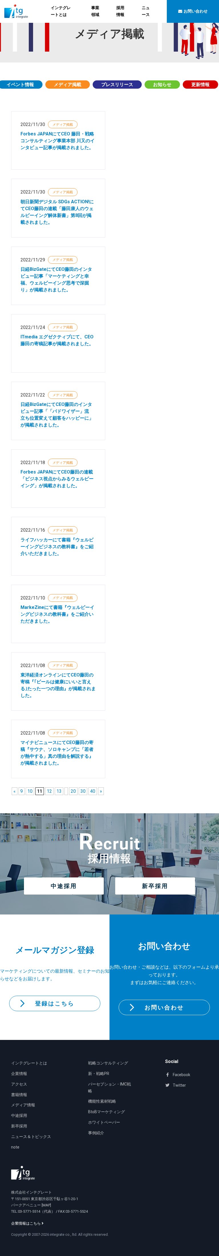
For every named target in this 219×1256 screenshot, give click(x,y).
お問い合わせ (164, 1007)
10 (30, 791)
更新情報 (200, 84)
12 (49, 791)
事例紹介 (96, 1133)
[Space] (23, 1173)
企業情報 (19, 1073)
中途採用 (64, 886)
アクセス (19, 1084)
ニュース (146, 11)
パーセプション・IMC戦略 (109, 1087)
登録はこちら (54, 1003)
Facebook (181, 1074)
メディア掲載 (67, 84)
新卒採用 (155, 886)
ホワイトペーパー (104, 1122)
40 (92, 791)
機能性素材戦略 (102, 1101)
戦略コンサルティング (108, 1063)
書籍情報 (19, 1094)
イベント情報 (20, 84)
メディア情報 (23, 1105)
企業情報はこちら (26, 1223)
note (15, 1147)
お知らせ (162, 84)
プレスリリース (117, 84)
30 (83, 791)
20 (73, 791)
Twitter (179, 1085)
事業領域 (95, 11)
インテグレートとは (61, 11)
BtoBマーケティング (106, 1111)
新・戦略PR (98, 1073)
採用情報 (120, 11)
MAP (46, 1205)
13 (59, 791)
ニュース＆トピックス (31, 1136)
